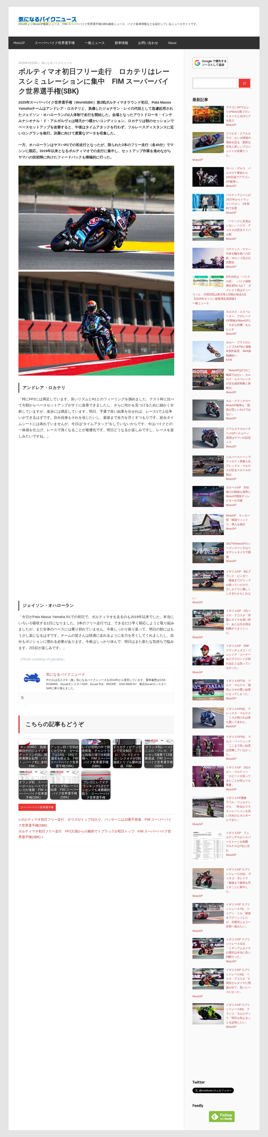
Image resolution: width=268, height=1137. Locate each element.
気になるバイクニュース (57, 62)
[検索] (244, 83)
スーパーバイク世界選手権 (55, 43)
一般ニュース (95, 43)
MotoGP (19, 43)
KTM (229, 359)
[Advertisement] (96, 472)
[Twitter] (22, 698)
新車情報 (121, 43)
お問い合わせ (148, 43)
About (172, 43)
